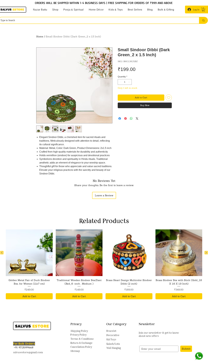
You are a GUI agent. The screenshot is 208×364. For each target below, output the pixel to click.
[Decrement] (120, 82)
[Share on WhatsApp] (131, 118)
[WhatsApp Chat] (199, 356)
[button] (73, 9)
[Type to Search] (203, 20)
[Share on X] (137, 118)
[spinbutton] (124, 82)
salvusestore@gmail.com (28, 352)
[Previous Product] (2, 252)
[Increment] (129, 82)
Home (39, 36)
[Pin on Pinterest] (125, 118)
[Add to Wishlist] (169, 97)
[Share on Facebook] (120, 118)
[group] (104, 264)
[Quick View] (29, 252)
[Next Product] (206, 252)
